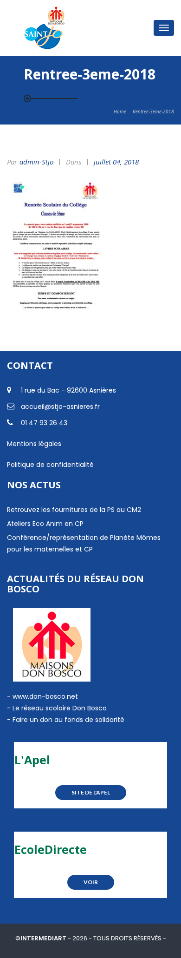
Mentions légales (34, 443)
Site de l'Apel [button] (90, 792)
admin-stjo (36, 161)
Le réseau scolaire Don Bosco (59, 708)
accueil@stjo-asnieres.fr (60, 406)
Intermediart (44, 938)
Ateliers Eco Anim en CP (45, 523)
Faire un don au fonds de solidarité (68, 719)
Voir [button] (91, 882)
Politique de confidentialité (50, 464)
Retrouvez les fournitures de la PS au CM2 (74, 509)
